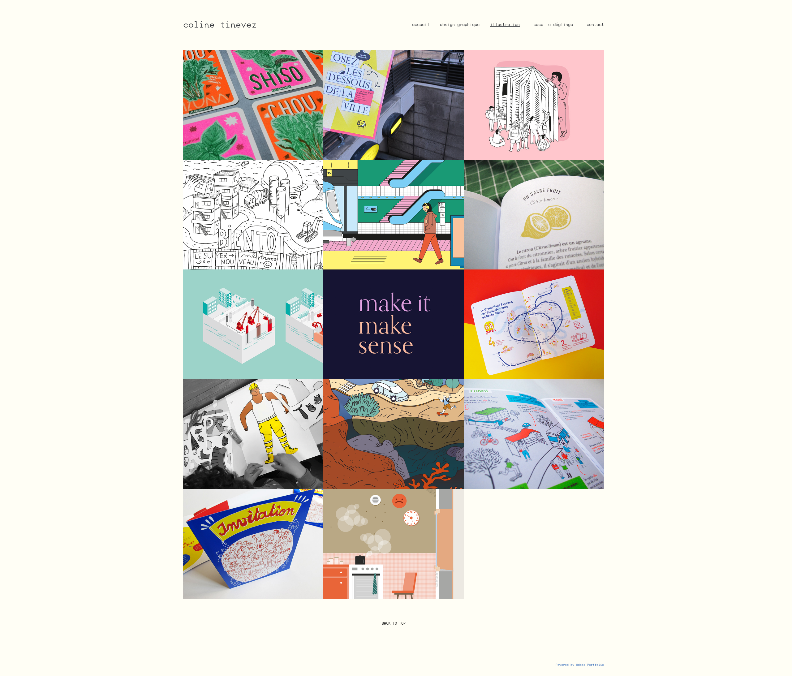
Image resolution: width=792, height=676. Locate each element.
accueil (420, 24)
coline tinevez (220, 24)
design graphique (460, 24)
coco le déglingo (553, 24)
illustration (505, 24)
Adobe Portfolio (590, 665)
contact (595, 24)
